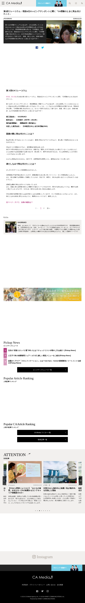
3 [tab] (39, 510)
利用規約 (25, 585)
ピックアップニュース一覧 (42, 370)
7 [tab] (47, 510)
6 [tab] (45, 510)
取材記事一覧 (42, 439)
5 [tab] (43, 510)
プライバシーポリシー (37, 585)
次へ (48, 208)
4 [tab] (41, 510)
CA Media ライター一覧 (42, 432)
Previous (4, 480)
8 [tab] (49, 510)
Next (80, 480)
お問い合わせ (51, 585)
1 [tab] (35, 510)
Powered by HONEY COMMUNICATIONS (42, 599)
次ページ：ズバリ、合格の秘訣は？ (19, 202)
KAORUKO (8, 18)
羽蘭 (46, 485)
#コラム (6, 217)
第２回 (13, 96)
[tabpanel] (60, 484)
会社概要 (60, 585)
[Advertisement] (42, 67)
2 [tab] (37, 510)
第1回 (8, 96)
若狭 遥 (12, 485)
